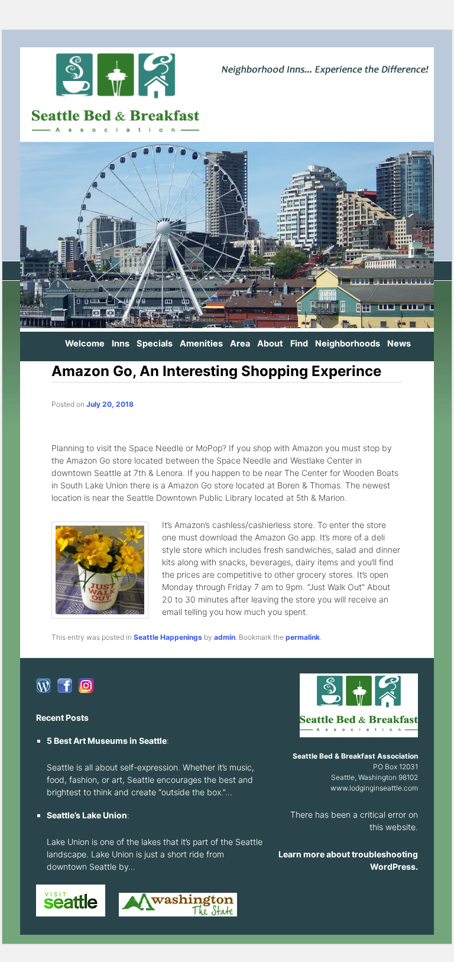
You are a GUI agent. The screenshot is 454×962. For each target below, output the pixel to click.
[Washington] (178, 913)
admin (224, 637)
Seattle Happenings (168, 637)
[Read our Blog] (43, 685)
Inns (120, 343)
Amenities (201, 343)
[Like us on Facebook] (64, 685)
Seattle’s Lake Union (87, 815)
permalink (303, 637)
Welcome (85, 343)
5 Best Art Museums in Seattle (107, 741)
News (399, 343)
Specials (155, 343)
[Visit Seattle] (70, 913)
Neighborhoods (347, 343)
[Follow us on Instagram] (86, 685)
